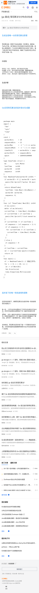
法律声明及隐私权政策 (8, 581)
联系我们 (19, 569)
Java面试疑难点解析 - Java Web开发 (13, 522)
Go (15, 333)
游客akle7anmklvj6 (7, 411)
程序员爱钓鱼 (5, 445)
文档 (3, 573)
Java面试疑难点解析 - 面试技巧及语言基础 (15, 518)
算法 (10, 333)
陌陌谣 (3, 354)
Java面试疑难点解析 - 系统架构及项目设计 (15, 526)
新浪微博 (11, 564)
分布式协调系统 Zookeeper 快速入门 (13, 514)
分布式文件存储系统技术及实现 (11, 510)
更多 (3, 531)
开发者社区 (8, 573)
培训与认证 (21, 573)
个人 (36, 11)
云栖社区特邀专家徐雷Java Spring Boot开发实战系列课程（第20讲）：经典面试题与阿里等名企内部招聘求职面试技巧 (19, 543)
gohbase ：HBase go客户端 (10, 547)
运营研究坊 (5, 388)
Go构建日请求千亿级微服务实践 (12, 551)
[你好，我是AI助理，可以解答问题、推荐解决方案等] (28, 7)
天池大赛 (14, 573)
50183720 (4, 365)
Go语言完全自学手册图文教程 (11, 507)
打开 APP (33, 3)
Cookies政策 (18, 581)
